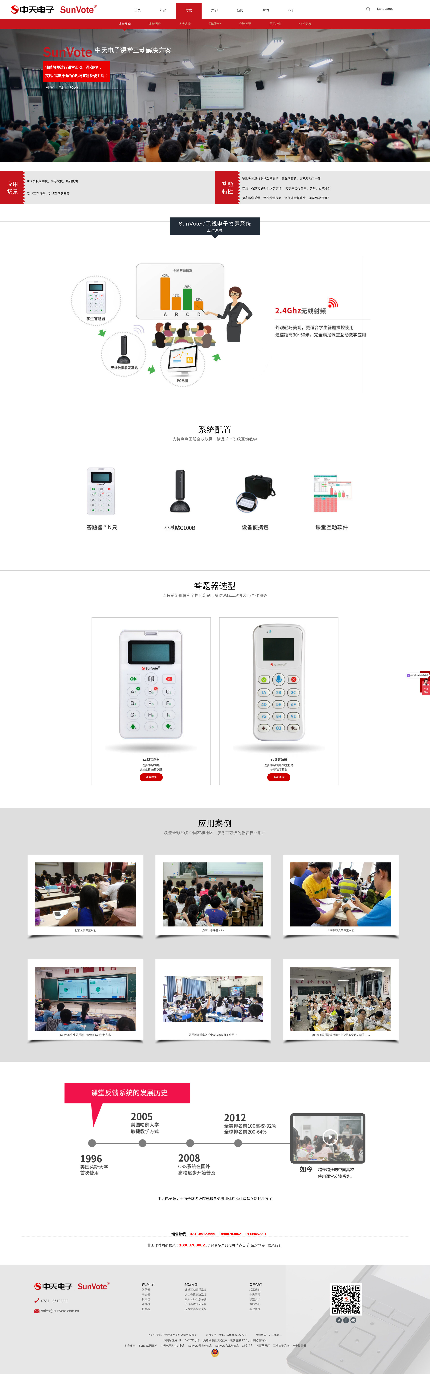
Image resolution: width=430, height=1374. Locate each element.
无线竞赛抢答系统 (195, 1309)
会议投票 (245, 24)
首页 (137, 10)
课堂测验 (155, 24)
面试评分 (215, 24)
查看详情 (151, 777)
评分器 (146, 1304)
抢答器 (146, 1309)
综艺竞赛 (305, 24)
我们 (291, 10)
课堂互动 (125, 24)
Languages (385, 8)
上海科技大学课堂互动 (340, 930)
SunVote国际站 (148, 1345)
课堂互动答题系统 (195, 1289)
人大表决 (185, 24)
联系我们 (275, 1245)
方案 (189, 10)
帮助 (266, 10)
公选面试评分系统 (195, 1304)
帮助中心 (254, 1304)
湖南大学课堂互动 (213, 930)
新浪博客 (247, 1345)
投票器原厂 (263, 1345)
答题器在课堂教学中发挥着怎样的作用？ (213, 1034)
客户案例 (254, 1309)
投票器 (146, 1299)
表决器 (146, 1294)
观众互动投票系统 (195, 1299)
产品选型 (254, 1245)
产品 (163, 10)
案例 (214, 10)
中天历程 (254, 1294)
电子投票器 (299, 1345)
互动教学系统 (281, 1345)
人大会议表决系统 (195, 1294)
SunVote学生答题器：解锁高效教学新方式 (85, 1034)
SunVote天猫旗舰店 (200, 1345)
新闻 (240, 10)
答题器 (146, 1289)
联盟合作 (254, 1299)
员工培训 (275, 24)
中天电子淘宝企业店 (173, 1345)
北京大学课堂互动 (85, 930)
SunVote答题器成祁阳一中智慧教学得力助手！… (340, 1034)
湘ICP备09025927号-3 (232, 1334)
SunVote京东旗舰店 (227, 1345)
